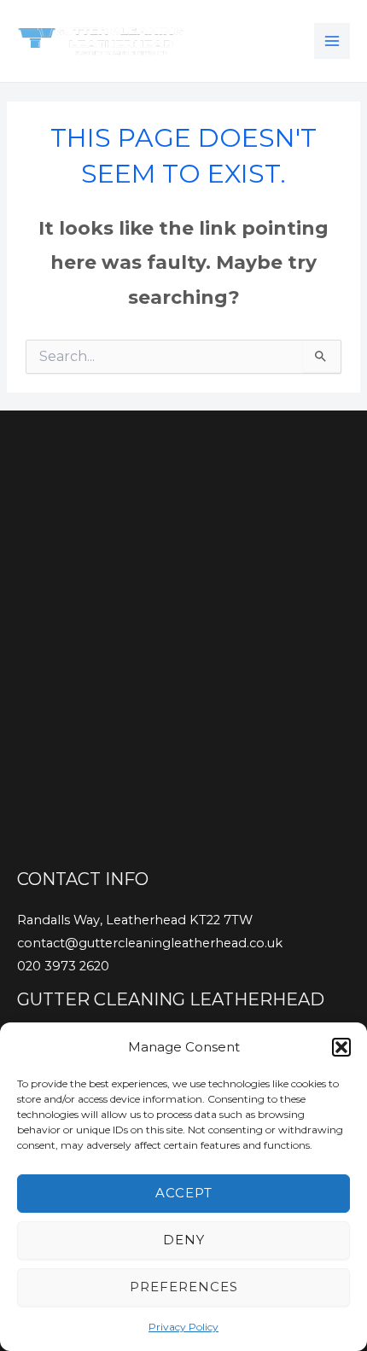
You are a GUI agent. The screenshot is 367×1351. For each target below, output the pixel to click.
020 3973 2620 (63, 966)
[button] (341, 1047)
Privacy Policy (183, 1326)
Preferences (184, 1286)
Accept (184, 1193)
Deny (184, 1240)
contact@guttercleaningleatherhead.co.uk (150, 943)
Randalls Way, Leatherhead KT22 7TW (135, 920)
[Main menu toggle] (332, 41)
